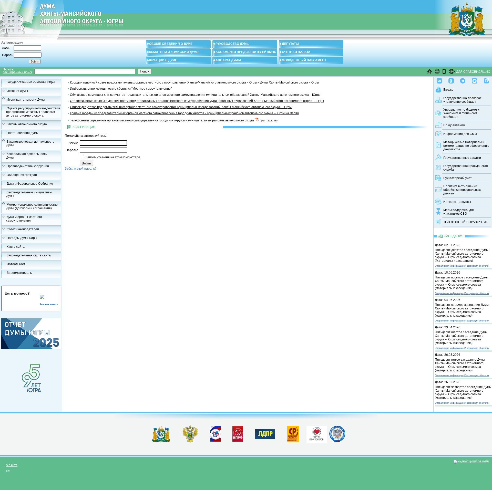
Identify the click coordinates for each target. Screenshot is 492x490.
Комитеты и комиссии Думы (174, 52)
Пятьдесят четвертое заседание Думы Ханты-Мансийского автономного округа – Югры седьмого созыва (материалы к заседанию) (463, 392)
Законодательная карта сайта (29, 255)
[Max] (474, 79)
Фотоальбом (16, 264)
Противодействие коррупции (28, 166)
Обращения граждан (22, 175)
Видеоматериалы (20, 273)
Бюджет (449, 89)
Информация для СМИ (460, 134)
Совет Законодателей (23, 229)
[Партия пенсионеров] (316, 433)
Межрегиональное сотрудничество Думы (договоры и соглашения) (32, 206)
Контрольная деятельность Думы (26, 155)
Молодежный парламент (304, 60)
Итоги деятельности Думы (26, 99)
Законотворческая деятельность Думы (30, 143)
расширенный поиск (17, 72)
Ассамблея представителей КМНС (246, 52)
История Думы (17, 91)
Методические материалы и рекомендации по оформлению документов (466, 145)
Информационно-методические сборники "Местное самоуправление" (121, 88)
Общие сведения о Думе (170, 44)
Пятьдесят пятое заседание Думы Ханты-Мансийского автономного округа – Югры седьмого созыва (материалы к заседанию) (460, 365)
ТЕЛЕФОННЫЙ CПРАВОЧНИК (465, 222)
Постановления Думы (22, 133)
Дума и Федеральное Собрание (30, 183)
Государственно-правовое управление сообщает (462, 99)
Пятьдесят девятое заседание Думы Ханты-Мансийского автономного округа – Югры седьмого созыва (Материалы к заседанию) (461, 255)
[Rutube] (486, 79)
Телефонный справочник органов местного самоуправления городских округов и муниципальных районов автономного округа (162, 120)
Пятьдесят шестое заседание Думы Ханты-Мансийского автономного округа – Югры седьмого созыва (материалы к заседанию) (461, 337)
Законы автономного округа (27, 124)
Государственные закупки (462, 158)
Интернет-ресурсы (457, 202)
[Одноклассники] (451, 79)
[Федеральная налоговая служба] (337, 441)
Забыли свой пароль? (81, 168)
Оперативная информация (449, 266)
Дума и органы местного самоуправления (24, 218)
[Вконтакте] (439, 79)
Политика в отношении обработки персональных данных (462, 189)
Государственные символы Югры (31, 82)
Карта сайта (16, 246)
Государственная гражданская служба (465, 167)
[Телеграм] (462, 79)
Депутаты (290, 44)
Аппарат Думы (228, 60)
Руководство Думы (233, 44)
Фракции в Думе (163, 60)
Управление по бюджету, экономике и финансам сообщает (461, 113)
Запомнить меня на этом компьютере (112, 157)
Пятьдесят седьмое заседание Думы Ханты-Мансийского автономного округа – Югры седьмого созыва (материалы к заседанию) (462, 310)
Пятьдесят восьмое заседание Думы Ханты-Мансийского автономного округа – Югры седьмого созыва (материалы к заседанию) (461, 283)
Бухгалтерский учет (457, 178)
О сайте (11, 465)
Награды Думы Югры (22, 238)
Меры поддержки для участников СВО (459, 211)
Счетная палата (296, 52)
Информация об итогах (476, 266)
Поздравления (454, 125)
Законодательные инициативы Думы (29, 194)
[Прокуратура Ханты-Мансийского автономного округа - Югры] (190, 441)
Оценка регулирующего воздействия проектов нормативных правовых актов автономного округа (33, 112)
